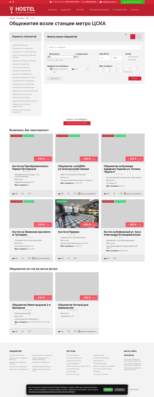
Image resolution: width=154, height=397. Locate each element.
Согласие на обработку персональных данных (133, 364)
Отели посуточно (73, 374)
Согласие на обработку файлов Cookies (133, 368)
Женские (97, 371)
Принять (108, 390)
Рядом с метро (99, 355)
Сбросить (55, 79)
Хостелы (80, 10)
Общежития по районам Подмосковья (22, 105)
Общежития (66, 10)
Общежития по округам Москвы (25, 52)
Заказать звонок (133, 2)
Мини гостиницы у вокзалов (104, 366)
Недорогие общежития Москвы (24, 61)
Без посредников (73, 363)
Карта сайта (130, 351)
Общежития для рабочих (22, 71)
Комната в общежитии (21, 64)
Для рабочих (71, 371)
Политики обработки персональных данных (132, 360)
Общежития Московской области (25, 101)
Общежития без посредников (23, 81)
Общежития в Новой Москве (23, 87)
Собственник (16, 136)
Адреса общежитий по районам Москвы (24, 56)
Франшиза (52, 10)
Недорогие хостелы (74, 361)
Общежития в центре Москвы (23, 84)
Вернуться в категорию (77, 123)
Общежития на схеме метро (23, 48)
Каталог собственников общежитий (22, 111)
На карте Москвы (100, 363)
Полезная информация (99, 10)
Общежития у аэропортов (22, 94)
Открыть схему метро (55, 60)
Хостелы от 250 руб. (101, 374)
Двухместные (98, 361)
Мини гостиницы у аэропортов (78, 366)
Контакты (135, 10)
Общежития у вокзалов (21, 97)
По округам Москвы (74, 358)
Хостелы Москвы (73, 355)
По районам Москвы (101, 358)
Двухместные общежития (22, 74)
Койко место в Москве (21, 67)
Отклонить (120, 390)
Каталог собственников (103, 369)
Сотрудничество (120, 10)
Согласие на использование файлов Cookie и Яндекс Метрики (52, 392)
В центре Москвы (73, 369)
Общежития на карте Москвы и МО (25, 91)
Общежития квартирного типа (24, 77)
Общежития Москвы (20, 45)
